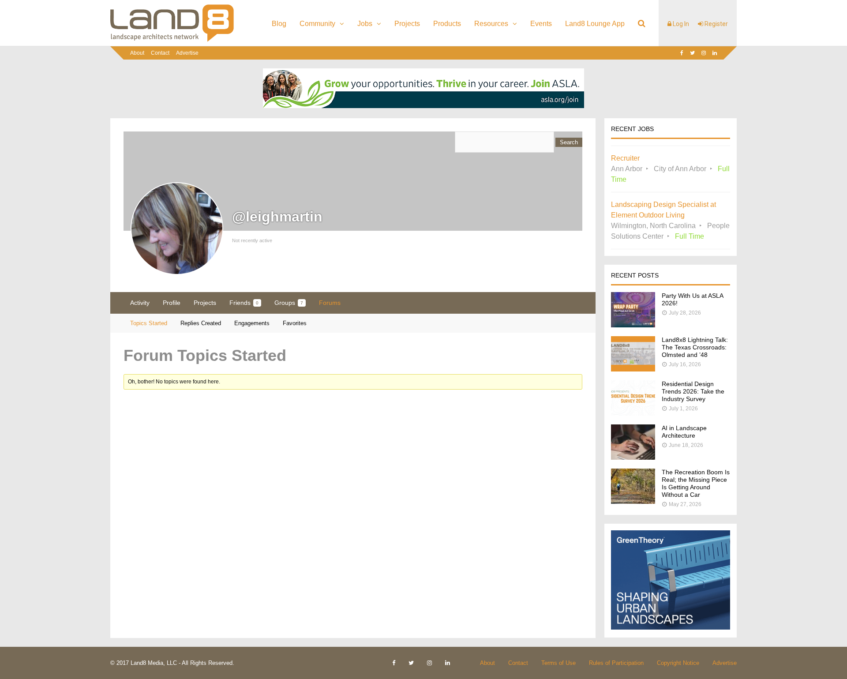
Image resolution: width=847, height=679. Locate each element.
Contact (160, 53)
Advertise (187, 53)
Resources (491, 23)
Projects (407, 23)
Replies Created (200, 323)
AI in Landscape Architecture (684, 431)
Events (541, 23)
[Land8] (172, 40)
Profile (171, 302)
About (137, 53)
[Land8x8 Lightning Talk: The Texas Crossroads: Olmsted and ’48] (633, 369)
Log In (680, 23)
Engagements (252, 323)
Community (317, 23)
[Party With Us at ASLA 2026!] (633, 325)
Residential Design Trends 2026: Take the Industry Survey (693, 391)
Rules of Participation (616, 663)
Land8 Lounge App (595, 23)
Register (715, 23)
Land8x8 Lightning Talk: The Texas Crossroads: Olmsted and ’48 (695, 347)
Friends (244, 302)
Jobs (364, 23)
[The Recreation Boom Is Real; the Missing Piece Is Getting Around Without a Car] (633, 501)
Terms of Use (558, 663)
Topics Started (148, 323)
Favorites (295, 323)
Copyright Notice (678, 663)
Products (447, 23)
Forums (330, 302)
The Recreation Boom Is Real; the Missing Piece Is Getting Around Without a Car (696, 483)
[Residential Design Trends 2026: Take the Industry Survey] (633, 413)
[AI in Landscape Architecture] (633, 457)
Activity (140, 302)
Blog (279, 23)
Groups (288, 302)
